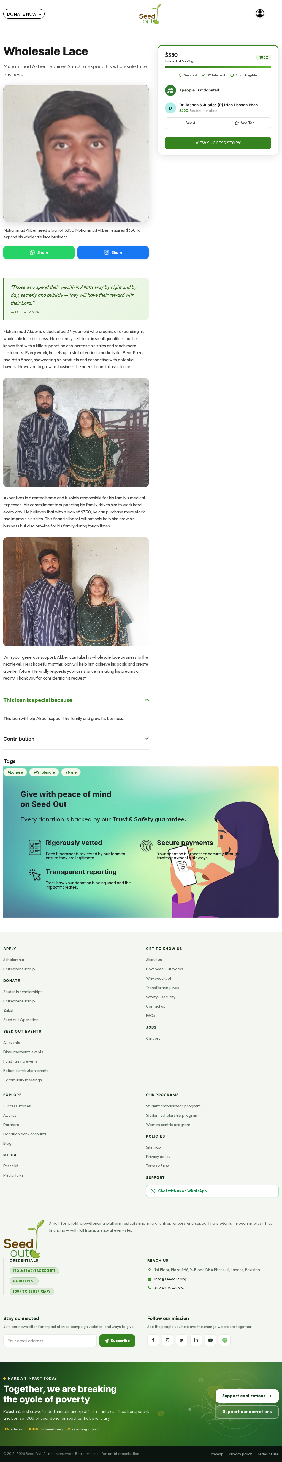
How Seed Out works (164, 968)
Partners (11, 1124)
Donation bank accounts (25, 1134)
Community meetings (22, 1079)
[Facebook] (153, 1340)
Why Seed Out (158, 978)
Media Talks (13, 1175)
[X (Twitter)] (182, 1340)
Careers (153, 1038)
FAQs (150, 1015)
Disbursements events (23, 1051)
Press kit (10, 1165)
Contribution (18, 739)
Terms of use (157, 1165)
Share (42, 252)
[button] (76, 432)
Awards (10, 1115)
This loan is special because (37, 700)
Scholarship (13, 959)
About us (154, 959)
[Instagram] (167, 1340)
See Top (247, 123)
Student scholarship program (172, 1115)
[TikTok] (225, 1340)
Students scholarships (22, 991)
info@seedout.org (170, 1279)
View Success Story (218, 143)
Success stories (17, 1106)
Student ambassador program (173, 1106)
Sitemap (153, 1147)
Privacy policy (158, 1156)
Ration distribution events (25, 1070)
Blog (7, 1143)
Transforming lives (162, 987)
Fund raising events (20, 1061)
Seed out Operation (21, 1019)
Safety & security (160, 996)
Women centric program (168, 1124)
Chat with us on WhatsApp (182, 1190)
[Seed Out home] (23, 1239)
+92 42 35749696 (169, 1288)
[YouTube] (210, 1340)
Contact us (155, 1006)
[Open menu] (273, 14)
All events (11, 1042)
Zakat (8, 1010)
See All (192, 123)
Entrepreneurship (19, 968)
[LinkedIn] (196, 1340)
